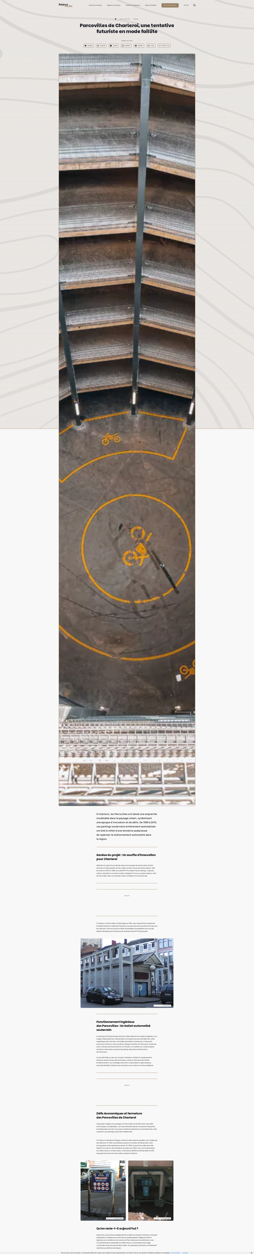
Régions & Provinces (113, 5)
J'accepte (185, 1253)
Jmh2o (155, 1005)
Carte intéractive (170, 5)
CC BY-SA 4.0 (159, 1005)
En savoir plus (175, 1253)
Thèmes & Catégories (133, 5)
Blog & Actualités (150, 5)
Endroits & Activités (95, 5)
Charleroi (101, 923)
